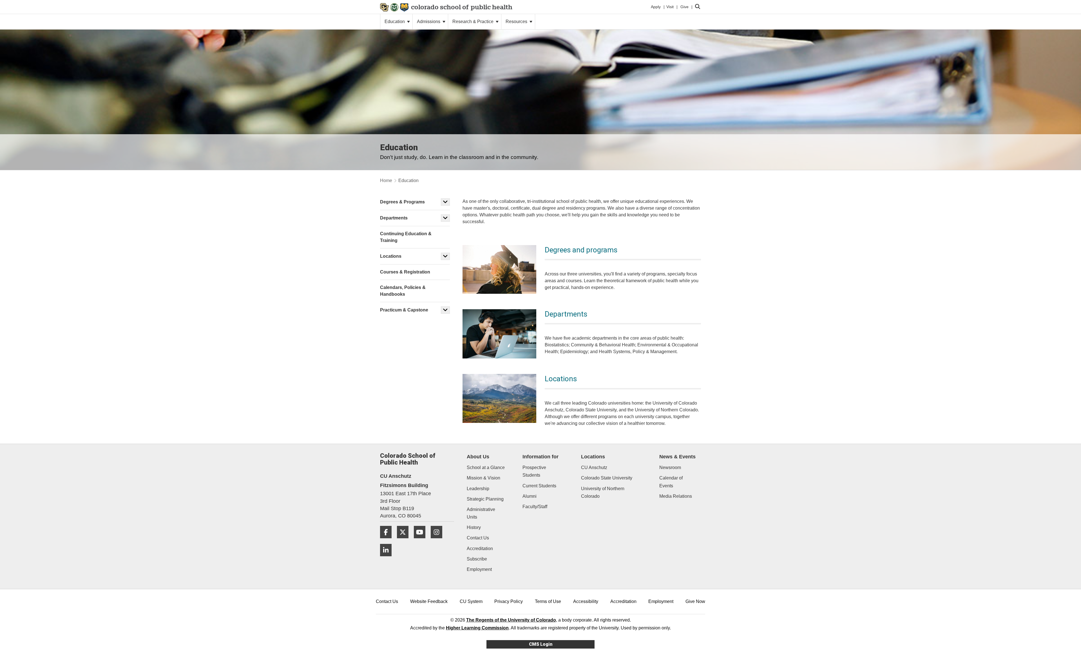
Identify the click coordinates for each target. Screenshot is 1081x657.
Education (395, 21)
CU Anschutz (594, 467)
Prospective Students (534, 471)
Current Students (539, 485)
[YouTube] (422, 540)
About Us (478, 456)
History (474, 527)
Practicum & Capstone (404, 310)
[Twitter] (405, 540)
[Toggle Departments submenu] (445, 218)
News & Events (677, 456)
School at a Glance (486, 467)
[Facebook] (388, 540)
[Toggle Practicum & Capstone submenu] (445, 310)
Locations (561, 379)
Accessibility (585, 601)
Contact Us (478, 537)
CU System (471, 601)
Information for (540, 456)
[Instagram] (438, 540)
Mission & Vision (483, 478)
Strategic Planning (485, 499)
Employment (479, 569)
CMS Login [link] (540, 644)
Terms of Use (548, 601)
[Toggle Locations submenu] (445, 256)
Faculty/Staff (534, 506)
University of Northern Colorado (602, 492)
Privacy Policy (508, 601)
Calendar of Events (671, 482)
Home (386, 180)
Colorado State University (606, 478)
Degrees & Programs (402, 201)
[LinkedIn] (388, 558)
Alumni (529, 496)
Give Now (695, 601)
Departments (566, 314)
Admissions (429, 21)
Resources (517, 21)
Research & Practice (473, 21)
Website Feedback (429, 601)
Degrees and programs (581, 250)
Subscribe (477, 559)
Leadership (478, 488)
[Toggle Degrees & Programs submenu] (445, 202)
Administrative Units (481, 513)
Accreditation (480, 548)
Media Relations (675, 496)
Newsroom (670, 467)
